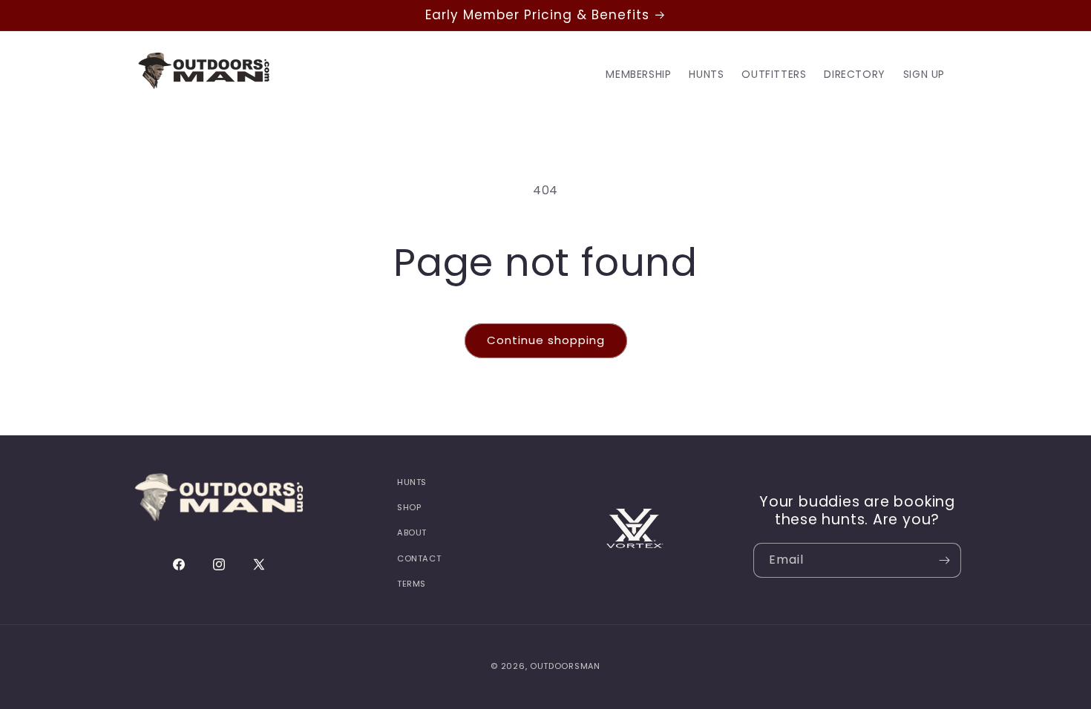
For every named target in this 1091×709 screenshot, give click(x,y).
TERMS (411, 584)
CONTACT (419, 558)
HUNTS (412, 482)
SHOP (409, 507)
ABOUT (412, 532)
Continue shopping (546, 340)
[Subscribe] (944, 560)
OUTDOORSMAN (565, 666)
